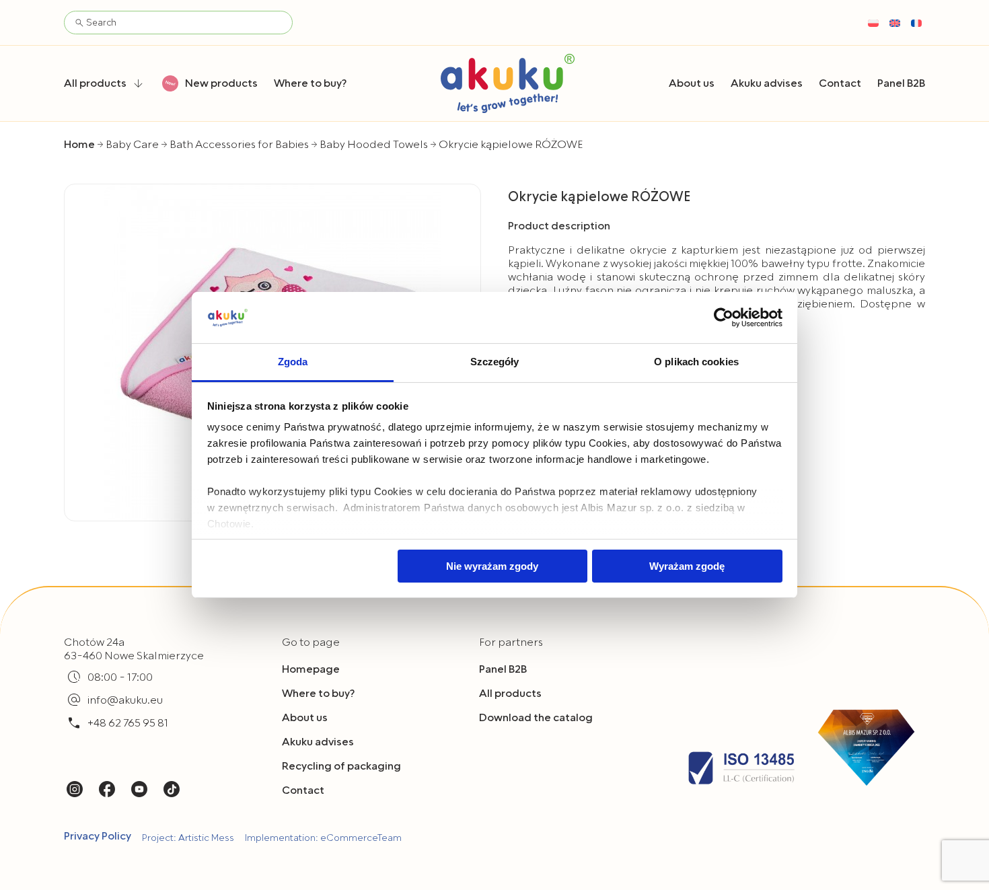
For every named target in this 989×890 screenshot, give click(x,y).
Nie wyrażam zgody (492, 566)
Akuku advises (318, 742)
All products (510, 693)
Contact (303, 790)
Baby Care (132, 144)
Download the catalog (536, 717)
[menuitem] (873, 23)
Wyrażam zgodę (687, 566)
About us (305, 717)
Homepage (311, 669)
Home (79, 144)
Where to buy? (318, 693)
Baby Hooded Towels (374, 144)
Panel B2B (503, 669)
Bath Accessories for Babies (239, 144)
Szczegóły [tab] (494, 361)
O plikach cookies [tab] (696, 361)
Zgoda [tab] (293, 361)
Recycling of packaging (341, 766)
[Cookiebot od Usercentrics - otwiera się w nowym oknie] (723, 317)
